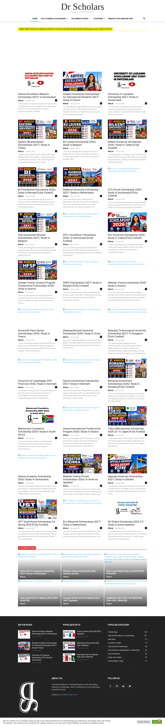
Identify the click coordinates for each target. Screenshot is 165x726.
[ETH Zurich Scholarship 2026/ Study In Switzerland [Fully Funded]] (127, 177)
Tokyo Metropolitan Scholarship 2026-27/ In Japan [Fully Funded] (126, 430)
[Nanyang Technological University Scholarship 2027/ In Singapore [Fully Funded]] (127, 317)
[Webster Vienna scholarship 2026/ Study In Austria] (127, 270)
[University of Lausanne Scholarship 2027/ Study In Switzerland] (127, 81)
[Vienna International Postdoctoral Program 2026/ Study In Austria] (82, 416)
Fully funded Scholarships (53, 18)
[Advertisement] (82, 53)
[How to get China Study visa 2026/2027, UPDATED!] (125, 566)
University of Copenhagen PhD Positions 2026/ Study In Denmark (37, 382)
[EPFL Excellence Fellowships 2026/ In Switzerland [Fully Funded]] (82, 222)
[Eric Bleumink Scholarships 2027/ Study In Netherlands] (82, 509)
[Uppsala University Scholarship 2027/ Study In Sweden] (127, 463)
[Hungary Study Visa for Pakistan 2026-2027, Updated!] (82, 593)
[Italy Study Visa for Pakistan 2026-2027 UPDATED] (69, 657)
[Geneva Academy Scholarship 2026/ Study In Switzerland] (37, 463)
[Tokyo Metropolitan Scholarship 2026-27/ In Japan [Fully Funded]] (127, 416)
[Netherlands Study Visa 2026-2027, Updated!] (69, 646)
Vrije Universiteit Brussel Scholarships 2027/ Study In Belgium (34, 237)
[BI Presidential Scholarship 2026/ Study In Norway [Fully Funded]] (37, 177)
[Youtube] (129, 686)
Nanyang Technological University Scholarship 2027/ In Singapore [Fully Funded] (127, 333)
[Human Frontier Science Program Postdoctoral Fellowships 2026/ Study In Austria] (37, 270)
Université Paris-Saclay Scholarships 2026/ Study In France (34, 333)
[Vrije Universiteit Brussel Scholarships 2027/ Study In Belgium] (37, 222)
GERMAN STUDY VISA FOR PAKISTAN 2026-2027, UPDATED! (124, 599)
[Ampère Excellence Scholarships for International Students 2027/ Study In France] (82, 81)
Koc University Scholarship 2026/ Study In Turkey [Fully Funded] (126, 236)
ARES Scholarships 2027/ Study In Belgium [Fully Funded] (82, 284)
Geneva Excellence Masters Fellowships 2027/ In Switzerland (37, 95)
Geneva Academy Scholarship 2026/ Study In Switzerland (34, 478)
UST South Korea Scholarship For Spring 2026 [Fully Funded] (36, 523)
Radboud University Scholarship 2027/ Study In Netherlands (80, 191)
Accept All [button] (157, 722)
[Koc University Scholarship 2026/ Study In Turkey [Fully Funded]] (127, 222)
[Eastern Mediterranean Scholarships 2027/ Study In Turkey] (37, 129)
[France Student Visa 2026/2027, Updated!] (69, 634)
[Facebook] (110, 686)
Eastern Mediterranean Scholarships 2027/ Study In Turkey (34, 144)
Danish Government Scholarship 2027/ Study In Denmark (81, 382)
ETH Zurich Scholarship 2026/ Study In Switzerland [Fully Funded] (125, 192)
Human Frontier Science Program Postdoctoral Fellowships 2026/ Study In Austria (36, 285)
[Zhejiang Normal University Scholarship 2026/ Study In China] (82, 317)
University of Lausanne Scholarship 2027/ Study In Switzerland (123, 97)
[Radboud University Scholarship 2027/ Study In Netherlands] (82, 177)
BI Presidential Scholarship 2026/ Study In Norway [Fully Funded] (37, 191)
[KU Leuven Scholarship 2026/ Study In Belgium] (82, 129)
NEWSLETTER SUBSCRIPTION (120, 18)
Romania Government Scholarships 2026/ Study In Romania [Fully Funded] (124, 383)
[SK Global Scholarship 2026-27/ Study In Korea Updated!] (127, 509)
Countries (98, 18)
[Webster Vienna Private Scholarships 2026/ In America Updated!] (82, 463)
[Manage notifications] (159, 721)
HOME (34, 18)
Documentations (80, 18)
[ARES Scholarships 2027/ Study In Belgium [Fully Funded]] (82, 270)
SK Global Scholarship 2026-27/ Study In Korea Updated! (126, 523)
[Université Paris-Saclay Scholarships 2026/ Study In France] (37, 317)
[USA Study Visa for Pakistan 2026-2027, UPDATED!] (39, 593)
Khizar (21, 100)
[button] (144, 19)
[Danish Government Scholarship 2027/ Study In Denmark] (82, 368)
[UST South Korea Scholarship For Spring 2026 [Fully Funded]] (37, 509)
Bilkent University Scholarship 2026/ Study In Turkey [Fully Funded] (124, 144)
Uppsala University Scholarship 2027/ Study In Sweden (125, 478)
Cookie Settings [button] (143, 722)
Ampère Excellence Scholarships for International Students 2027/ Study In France (81, 97)
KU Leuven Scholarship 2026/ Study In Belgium (79, 143)
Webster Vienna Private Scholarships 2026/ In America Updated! (80, 479)
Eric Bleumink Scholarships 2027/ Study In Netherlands (82, 523)
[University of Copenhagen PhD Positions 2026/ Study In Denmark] (37, 368)
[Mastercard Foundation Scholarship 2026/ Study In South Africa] (37, 416)
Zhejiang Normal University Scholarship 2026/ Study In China (81, 332)
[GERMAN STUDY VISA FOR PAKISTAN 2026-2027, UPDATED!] (125, 593)
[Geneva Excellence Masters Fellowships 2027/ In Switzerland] (37, 81)
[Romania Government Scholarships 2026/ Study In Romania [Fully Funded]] (127, 368)
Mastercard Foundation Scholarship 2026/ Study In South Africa (37, 431)
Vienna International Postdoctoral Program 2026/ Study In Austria (82, 430)
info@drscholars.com (69, 694)
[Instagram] (116, 686)
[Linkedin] (123, 686)
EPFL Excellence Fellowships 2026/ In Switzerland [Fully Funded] (79, 237)
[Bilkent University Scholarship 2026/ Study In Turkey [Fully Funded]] (127, 129)
